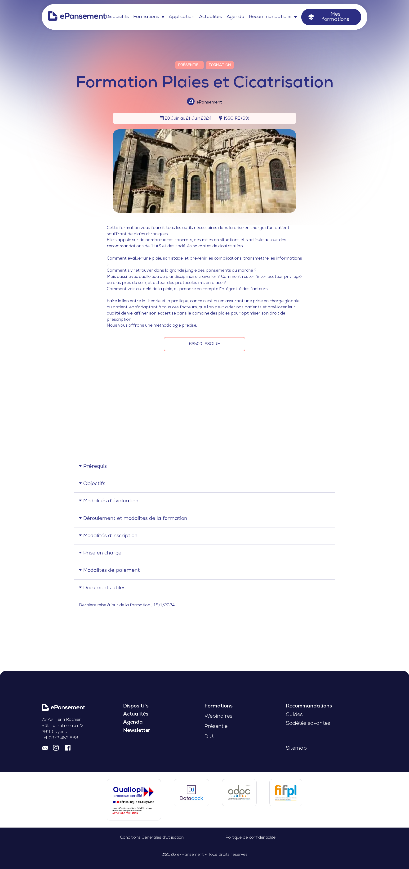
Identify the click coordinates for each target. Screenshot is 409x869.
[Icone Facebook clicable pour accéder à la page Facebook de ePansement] (68, 748)
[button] (148, 17)
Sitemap (296, 748)
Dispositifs (117, 16)
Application (181, 16)
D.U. (209, 736)
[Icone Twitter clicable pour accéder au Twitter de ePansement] (56, 748)
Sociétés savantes (308, 723)
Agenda (236, 16)
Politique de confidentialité (250, 838)
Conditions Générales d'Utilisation (152, 838)
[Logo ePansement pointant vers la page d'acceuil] (77, 17)
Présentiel (216, 726)
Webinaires (218, 716)
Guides (294, 714)
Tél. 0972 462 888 (60, 738)
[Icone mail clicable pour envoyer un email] (45, 748)
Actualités (210, 16)
